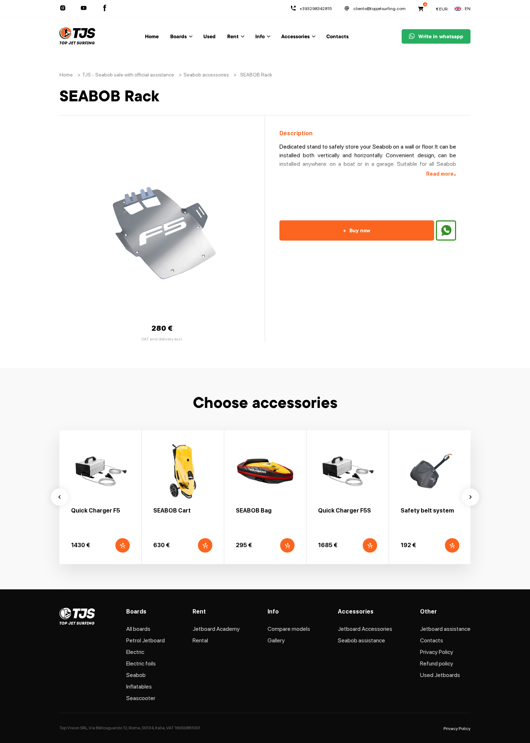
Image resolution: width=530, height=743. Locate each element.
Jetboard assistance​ (445, 628)
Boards (178, 37)
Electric (135, 652)
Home (152, 37)
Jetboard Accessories (365, 628)
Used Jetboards (440, 675)
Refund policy (436, 663)
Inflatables (139, 686)
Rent (233, 37)
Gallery (276, 640)
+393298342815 (316, 8)
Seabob (136, 675)
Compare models (289, 628)
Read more (441, 174)
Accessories (295, 37)
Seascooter (140, 698)
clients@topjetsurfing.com (379, 8)
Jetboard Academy (216, 628)
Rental (200, 640)
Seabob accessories (206, 75)
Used (209, 37)
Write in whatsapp (440, 37)
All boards (138, 628)
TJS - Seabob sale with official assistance (128, 75)
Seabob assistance (361, 640)
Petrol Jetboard (145, 640)
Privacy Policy (436, 652)
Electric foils (141, 663)
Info (260, 37)
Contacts (337, 37)
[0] (421, 9)
